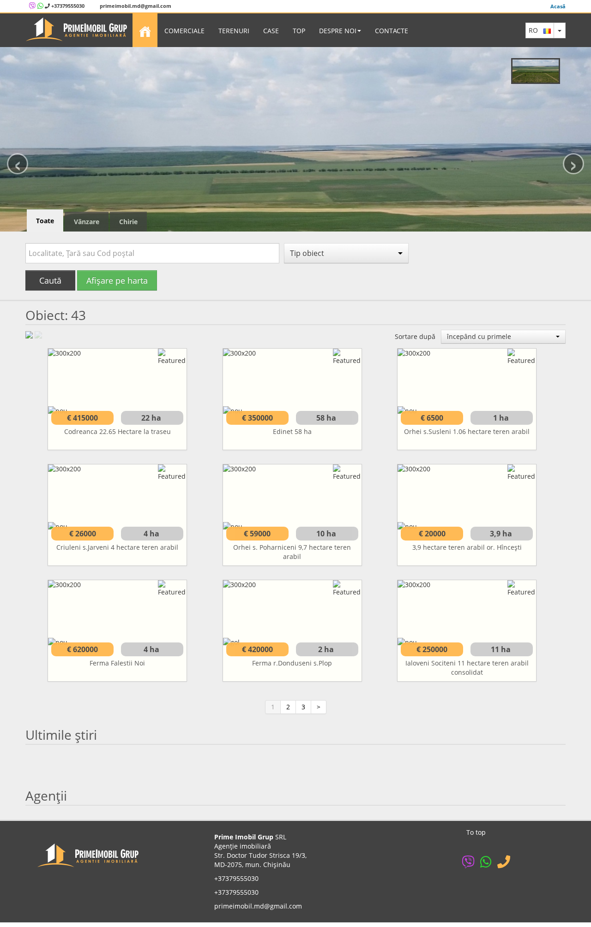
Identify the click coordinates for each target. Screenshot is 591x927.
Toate (45, 220)
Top (299, 30)
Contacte (391, 30)
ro (536, 30)
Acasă (558, 6)
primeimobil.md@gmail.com (134, 5)
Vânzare (86, 221)
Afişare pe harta (117, 280)
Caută (50, 280)
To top (476, 832)
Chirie (128, 221)
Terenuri (233, 30)
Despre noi (337, 30)
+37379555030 (67, 5)
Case (271, 30)
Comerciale (184, 30)
